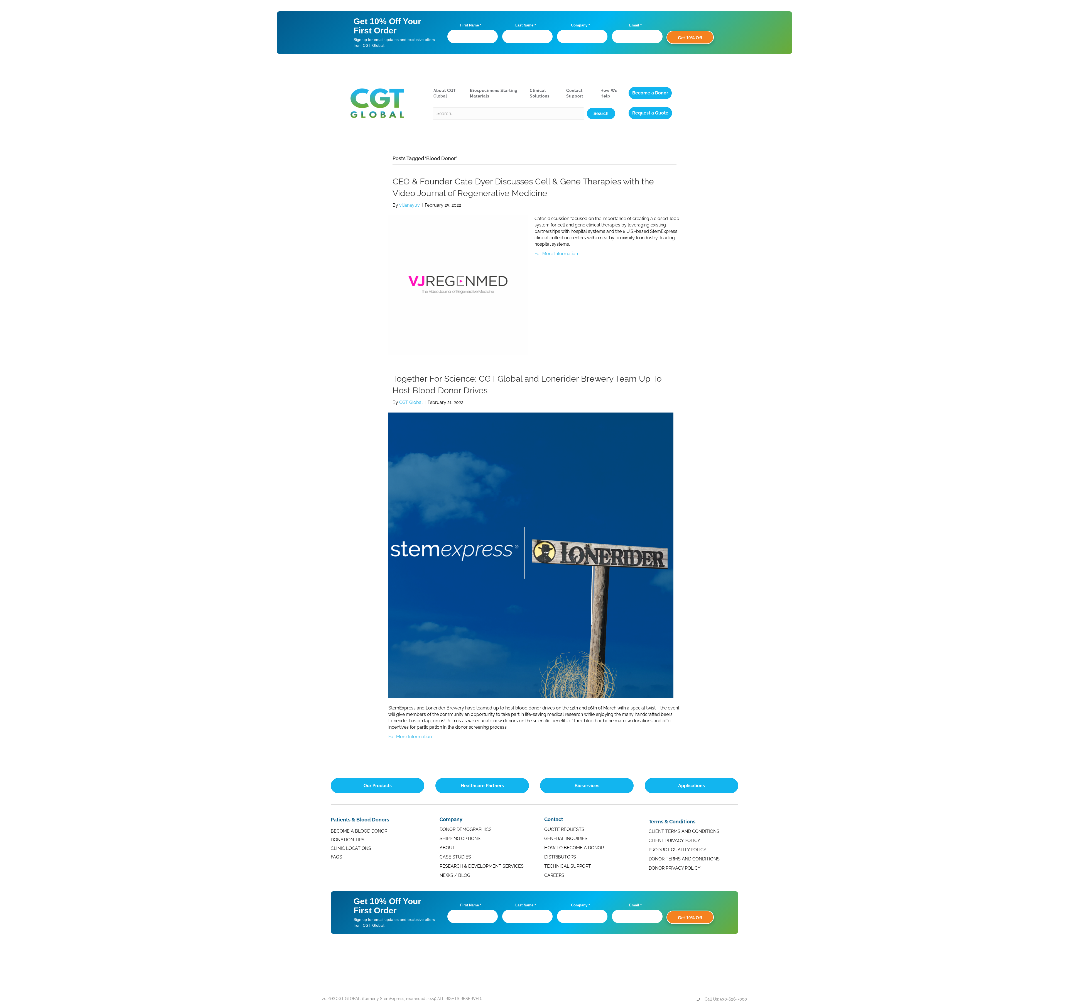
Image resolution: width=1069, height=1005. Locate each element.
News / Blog (455, 875)
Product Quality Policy (677, 849)
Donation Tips (347, 839)
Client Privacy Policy (674, 840)
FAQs (336, 857)
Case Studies (455, 857)
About (447, 847)
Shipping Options (460, 838)
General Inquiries (565, 838)
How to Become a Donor (574, 847)
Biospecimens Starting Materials (494, 93)
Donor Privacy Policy (674, 868)
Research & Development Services (482, 866)
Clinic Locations (351, 848)
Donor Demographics (466, 829)
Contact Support (574, 93)
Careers (554, 875)
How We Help (608, 93)
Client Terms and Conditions (684, 831)
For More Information (556, 253)
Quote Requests (564, 829)
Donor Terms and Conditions (684, 859)
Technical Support (567, 866)
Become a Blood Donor (359, 831)
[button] (601, 113)
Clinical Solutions (540, 93)
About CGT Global (444, 93)
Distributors (560, 857)
